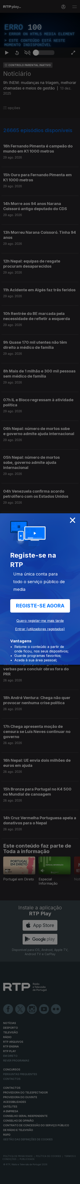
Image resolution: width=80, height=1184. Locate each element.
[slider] (45, 1179)
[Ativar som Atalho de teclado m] (27, 1179)
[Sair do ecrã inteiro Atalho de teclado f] (73, 1179)
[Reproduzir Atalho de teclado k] (7, 1179)
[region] (40, 592)
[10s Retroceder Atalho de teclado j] (17, 1179)
